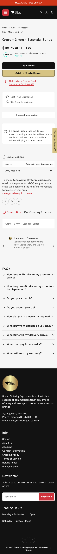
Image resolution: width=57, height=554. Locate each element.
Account (7, 446)
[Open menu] (5, 12)
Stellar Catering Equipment (26, 547)
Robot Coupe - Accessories (16, 27)
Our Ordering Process (37, 212)
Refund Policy (9, 462)
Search (6, 439)
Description (14, 212)
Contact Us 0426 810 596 (21, 84)
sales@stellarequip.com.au (17, 193)
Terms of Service (11, 458)
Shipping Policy (10, 454)
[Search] (41, 12)
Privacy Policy (10, 466)
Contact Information (13, 450)
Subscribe (46, 496)
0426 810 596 (30, 417)
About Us (7, 443)
